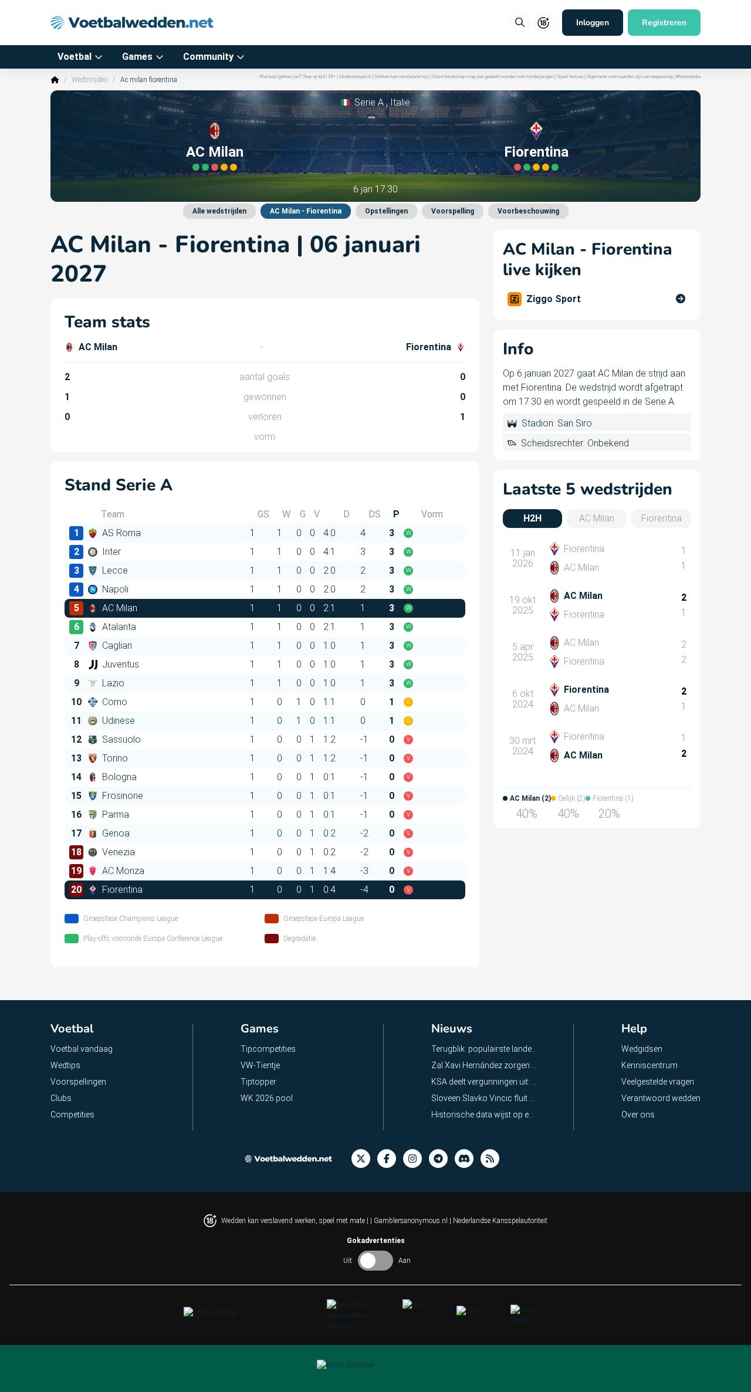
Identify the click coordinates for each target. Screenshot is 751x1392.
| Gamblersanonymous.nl (409, 1221)
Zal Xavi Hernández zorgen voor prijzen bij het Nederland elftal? (484, 1065)
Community (208, 56)
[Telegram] (442, 1159)
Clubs (61, 1098)
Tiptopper (258, 1081)
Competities (72, 1114)
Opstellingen (386, 211)
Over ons (638, 1114)
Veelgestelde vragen (657, 1081)
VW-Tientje (260, 1065)
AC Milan (214, 152)
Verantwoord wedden (661, 1098)
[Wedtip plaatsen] (520, 23)
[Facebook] (390, 1159)
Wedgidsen (641, 1049)
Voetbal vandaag (81, 1049)
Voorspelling (452, 211)
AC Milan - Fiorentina (305, 211)
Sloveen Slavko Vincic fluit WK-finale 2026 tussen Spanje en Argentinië (484, 1098)
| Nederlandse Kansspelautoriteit (498, 1221)
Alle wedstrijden (219, 211)
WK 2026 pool (267, 1098)
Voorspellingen (78, 1081)
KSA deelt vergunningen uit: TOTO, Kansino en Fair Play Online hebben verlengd (484, 1081)
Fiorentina (536, 152)
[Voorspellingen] (493, 1159)
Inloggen (592, 22)
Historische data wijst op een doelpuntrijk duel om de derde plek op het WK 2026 (484, 1114)
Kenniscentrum (649, 1065)
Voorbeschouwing (528, 211)
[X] (364, 1159)
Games (137, 56)
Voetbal (74, 56)
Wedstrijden (90, 80)
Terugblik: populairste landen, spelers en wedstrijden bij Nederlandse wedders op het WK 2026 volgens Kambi (484, 1049)
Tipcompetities (268, 1049)
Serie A (369, 102)
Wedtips (65, 1065)
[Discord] (468, 1159)
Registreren (664, 22)
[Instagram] (416, 1159)
